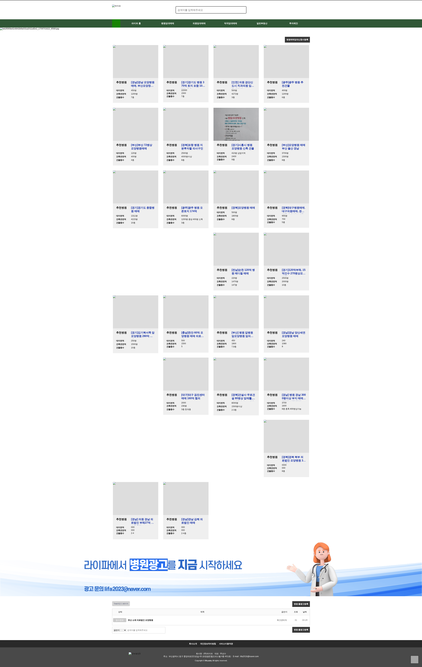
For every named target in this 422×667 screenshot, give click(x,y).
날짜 (305, 612)
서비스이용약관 (226, 644)
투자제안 (293, 23)
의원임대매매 (199, 23)
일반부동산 (262, 23)
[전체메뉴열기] (116, 23)
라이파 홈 (136, 23)
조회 (296, 612)
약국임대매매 (230, 23)
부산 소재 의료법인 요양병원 (140, 620)
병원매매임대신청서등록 (297, 39)
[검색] (242, 10)
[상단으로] (414, 659)
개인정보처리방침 (208, 644)
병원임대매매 (167, 23)
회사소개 (193, 644)
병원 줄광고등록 (301, 604)
